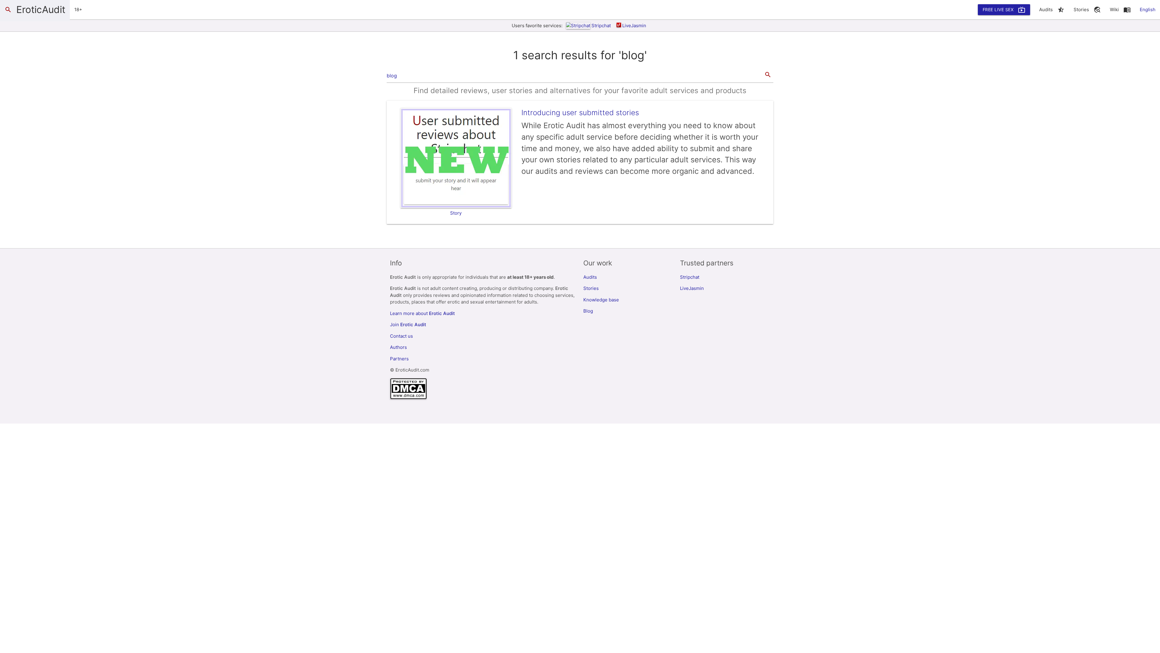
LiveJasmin (634, 25)
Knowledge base (601, 300)
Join (408, 324)
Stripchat (601, 25)
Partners (399, 359)
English (1147, 9)
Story (456, 213)
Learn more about (422, 313)
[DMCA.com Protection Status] (408, 397)
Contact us (401, 336)
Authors (398, 347)
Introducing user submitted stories (580, 112)
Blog (588, 311)
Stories (591, 288)
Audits (590, 277)
